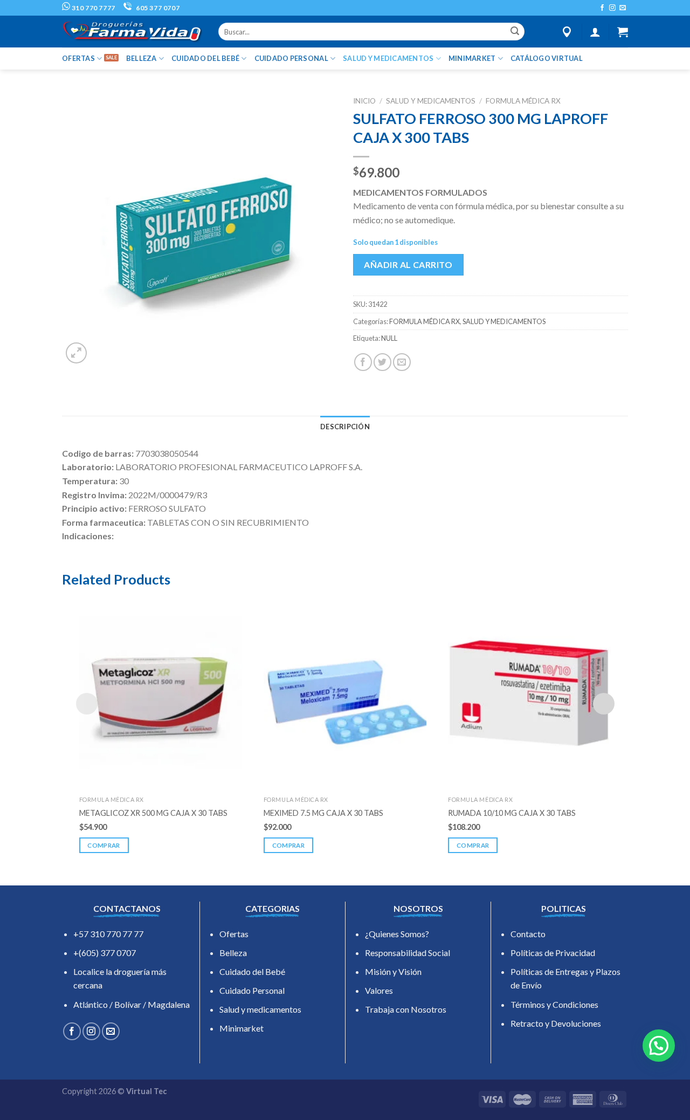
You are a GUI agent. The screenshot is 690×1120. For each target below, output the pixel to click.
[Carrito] (622, 32)
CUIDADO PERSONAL (291, 58)
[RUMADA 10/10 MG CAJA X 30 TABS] (529, 693)
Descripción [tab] (345, 426)
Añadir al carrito (408, 264)
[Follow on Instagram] (612, 8)
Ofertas (234, 934)
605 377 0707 (157, 8)
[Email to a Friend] (402, 362)
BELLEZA (141, 58)
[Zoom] (76, 352)
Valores (379, 990)
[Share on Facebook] (363, 362)
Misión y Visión (393, 971)
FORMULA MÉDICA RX (523, 101)
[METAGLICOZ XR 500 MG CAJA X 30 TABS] (160, 693)
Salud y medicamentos (260, 1009)
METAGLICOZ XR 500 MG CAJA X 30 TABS (153, 812)
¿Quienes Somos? (397, 934)
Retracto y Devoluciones (555, 1023)
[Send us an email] (622, 8)
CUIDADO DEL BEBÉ (205, 58)
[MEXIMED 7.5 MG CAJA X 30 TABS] (345, 693)
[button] (659, 1045)
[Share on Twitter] (382, 362)
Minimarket (241, 1028)
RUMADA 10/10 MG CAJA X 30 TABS (512, 812)
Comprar (103, 845)
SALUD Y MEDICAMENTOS (388, 58)
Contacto (528, 934)
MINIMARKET (472, 58)
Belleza (233, 952)
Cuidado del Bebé (252, 971)
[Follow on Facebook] (602, 8)
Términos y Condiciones (554, 1004)
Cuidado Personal (252, 990)
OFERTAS (78, 58)
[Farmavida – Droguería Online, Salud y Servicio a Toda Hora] (132, 31)
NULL (389, 338)
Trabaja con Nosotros (405, 1009)
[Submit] (515, 32)
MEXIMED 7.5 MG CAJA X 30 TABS (323, 812)
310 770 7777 (92, 8)
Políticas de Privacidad (552, 952)
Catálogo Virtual (546, 58)
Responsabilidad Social (407, 952)
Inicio (364, 101)
